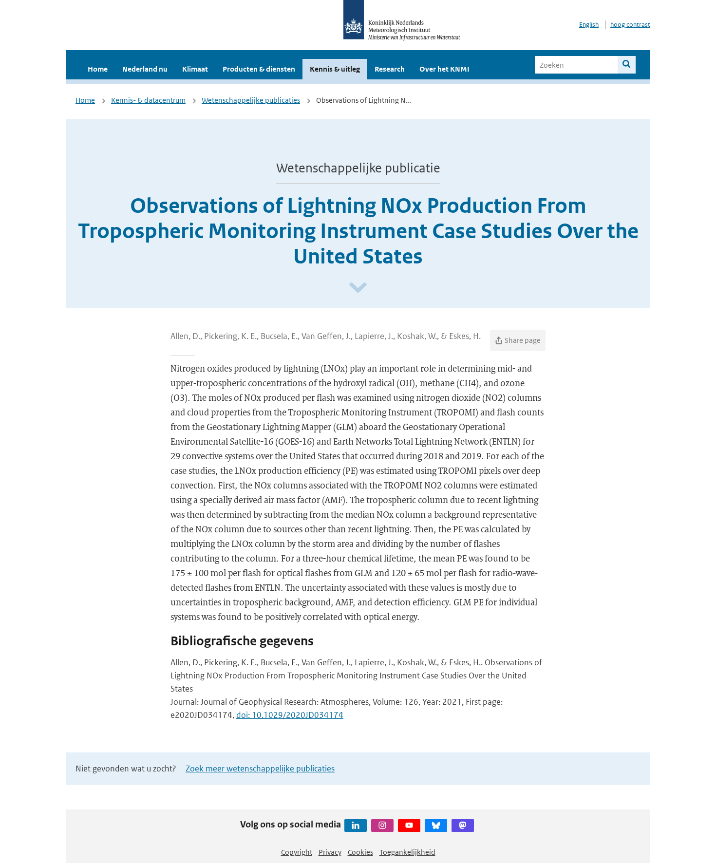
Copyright (296, 852)
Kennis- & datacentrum (148, 100)
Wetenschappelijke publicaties (251, 100)
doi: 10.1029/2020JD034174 (289, 715)
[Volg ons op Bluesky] (436, 825)
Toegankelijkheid (407, 852)
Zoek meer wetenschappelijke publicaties (260, 768)
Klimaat (195, 69)
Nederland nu (145, 69)
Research (390, 69)
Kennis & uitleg (335, 69)
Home (98, 69)
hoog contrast (630, 24)
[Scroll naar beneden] (358, 288)
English (589, 24)
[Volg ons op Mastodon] (463, 825)
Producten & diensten (259, 69)
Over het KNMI (444, 69)
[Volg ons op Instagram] (382, 825)
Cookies (360, 852)
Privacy (330, 852)
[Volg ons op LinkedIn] (355, 825)
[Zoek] (627, 65)
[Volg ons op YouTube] (409, 825)
